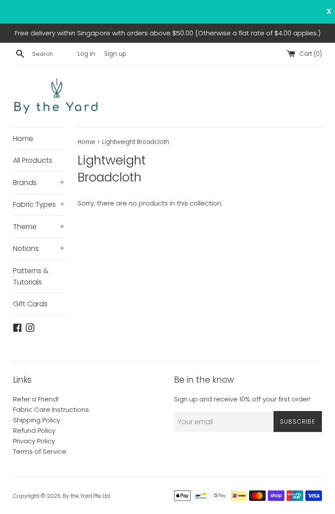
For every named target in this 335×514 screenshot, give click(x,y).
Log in (86, 54)
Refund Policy (34, 430)
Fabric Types (39, 204)
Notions (39, 248)
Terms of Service (39, 451)
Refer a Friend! (35, 399)
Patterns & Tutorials (30, 276)
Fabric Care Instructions (51, 409)
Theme (39, 227)
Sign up (115, 54)
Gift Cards (30, 304)
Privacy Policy (34, 440)
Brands (39, 183)
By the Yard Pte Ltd (86, 496)
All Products (32, 160)
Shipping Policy (36, 420)
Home (23, 139)
